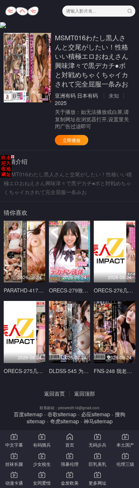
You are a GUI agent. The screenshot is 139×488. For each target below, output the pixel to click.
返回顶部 (84, 393)
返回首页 (54, 393)
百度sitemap (28, 414)
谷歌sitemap (61, 414)
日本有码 (87, 95)
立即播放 (71, 140)
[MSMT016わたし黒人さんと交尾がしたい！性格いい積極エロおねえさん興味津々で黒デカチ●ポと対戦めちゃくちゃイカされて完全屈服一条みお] (27, 67)
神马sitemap (98, 421)
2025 (61, 102)
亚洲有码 (65, 95)
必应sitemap (95, 414)
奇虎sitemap (64, 421)
